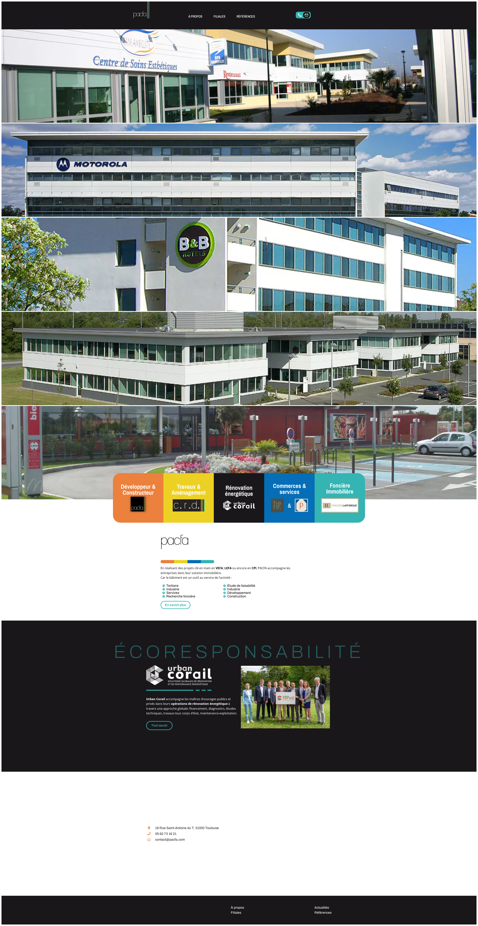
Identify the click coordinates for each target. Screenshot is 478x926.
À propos (195, 16)
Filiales (219, 16)
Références (246, 16)
